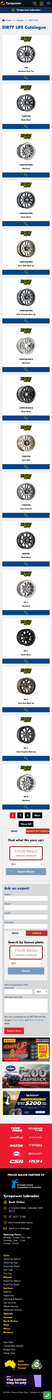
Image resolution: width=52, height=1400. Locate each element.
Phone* (7, 903)
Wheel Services (10, 1306)
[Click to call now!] (34, 3)
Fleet (6, 1324)
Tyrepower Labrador (28, 9)
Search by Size (10, 1262)
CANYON (26, 116)
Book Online (10, 1321)
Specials (8, 1313)
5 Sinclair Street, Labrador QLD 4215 (26, 1209)
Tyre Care (8, 1269)
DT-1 (26, 602)
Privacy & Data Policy (19, 1392)
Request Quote (14, 1031)
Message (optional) (13, 997)
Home (8, 20)
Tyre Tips (7, 1273)
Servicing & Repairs (12, 1299)
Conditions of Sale (37, 1392)
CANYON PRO (26, 165)
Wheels (7, 1277)
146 (26, 67)
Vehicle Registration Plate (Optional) (16, 986)
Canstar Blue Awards (13, 1345)
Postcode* (9, 922)
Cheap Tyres (9, 1353)
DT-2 (26, 797)
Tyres (6, 1255)
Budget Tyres (9, 1349)
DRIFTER (26, 554)
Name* (7, 894)
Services (8, 1288)
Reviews (8, 1332)
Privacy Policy (18, 1020)
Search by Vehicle (12, 1259)
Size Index (8, 1342)
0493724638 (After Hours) (20, 1222)
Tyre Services (9, 1302)
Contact (7, 1317)
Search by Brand (11, 1266)
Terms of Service (36, 1020)
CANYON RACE (26, 359)
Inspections (8, 1295)
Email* (7, 913)
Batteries (7, 1291)
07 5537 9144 (17, 1216)
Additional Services (12, 1309)
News (6, 1328)
